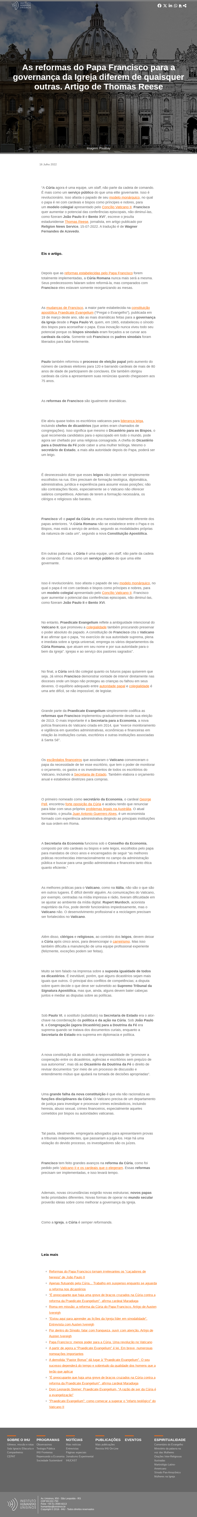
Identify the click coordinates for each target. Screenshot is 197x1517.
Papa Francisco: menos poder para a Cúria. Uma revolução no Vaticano (100, 1342)
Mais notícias (73, 1444)
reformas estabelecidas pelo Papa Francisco (98, 273)
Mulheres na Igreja (164, 1476)
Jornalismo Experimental (79, 1456)
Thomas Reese (76, 222)
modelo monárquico (124, 197)
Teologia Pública (46, 1448)
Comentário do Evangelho (168, 1444)
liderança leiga (132, 421)
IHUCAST (71, 1460)
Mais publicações (105, 1444)
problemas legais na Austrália (108, 809)
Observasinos (44, 1444)
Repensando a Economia (50, 1456)
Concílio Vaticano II (117, 207)
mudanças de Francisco (64, 308)
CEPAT (11, 1456)
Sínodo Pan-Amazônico (167, 1472)
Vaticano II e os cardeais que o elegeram (91, 1168)
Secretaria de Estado (90, 774)
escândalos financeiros (64, 760)
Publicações (108, 1440)
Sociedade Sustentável (49, 1460)
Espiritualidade (170, 1440)
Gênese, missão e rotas (20, 1444)
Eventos (133, 1440)
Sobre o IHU (18, 1440)
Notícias (74, 1440)
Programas (48, 1440)
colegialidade (96, 627)
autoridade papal (112, 686)
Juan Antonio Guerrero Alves (95, 814)
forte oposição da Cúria (83, 804)
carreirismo (121, 941)
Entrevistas (72, 1448)
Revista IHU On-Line (106, 1448)
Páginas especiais (76, 1452)
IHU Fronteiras (45, 1452)
